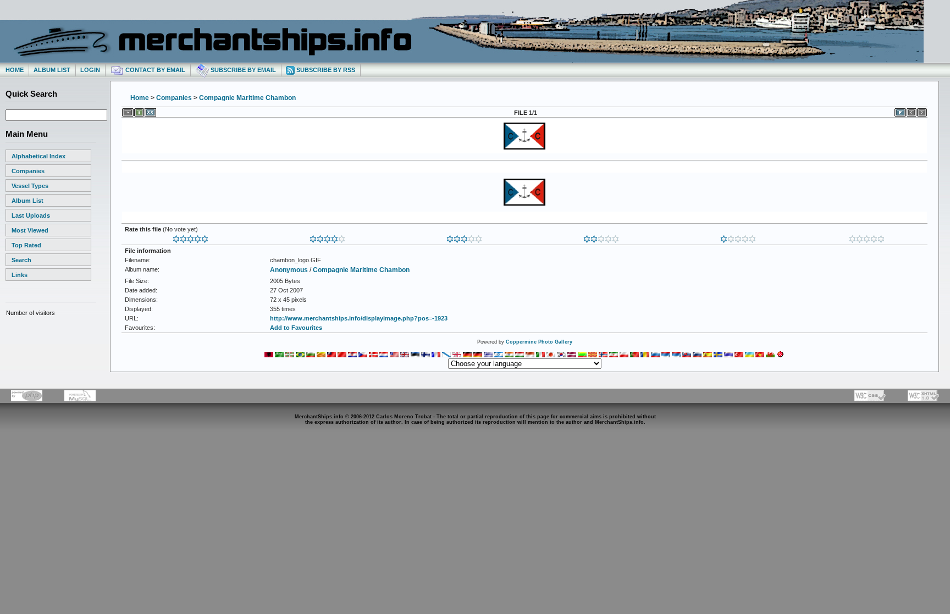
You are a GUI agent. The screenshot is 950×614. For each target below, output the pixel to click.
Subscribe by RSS (325, 70)
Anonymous (289, 270)
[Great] (190, 237)
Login (90, 70)
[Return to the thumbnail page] (128, 110)
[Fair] (601, 237)
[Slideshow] (150, 110)
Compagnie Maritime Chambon (247, 98)
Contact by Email (154, 70)
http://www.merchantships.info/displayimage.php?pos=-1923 (359, 318)
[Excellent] (327, 237)
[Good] (464, 237)
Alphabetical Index (38, 156)
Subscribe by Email (242, 70)
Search (21, 260)
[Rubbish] (867, 237)
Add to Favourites (296, 327)
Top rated (26, 245)
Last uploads (31, 215)
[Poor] (738, 237)
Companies (28, 171)
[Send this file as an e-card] (900, 110)
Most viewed (30, 230)
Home (14, 70)
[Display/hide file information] (139, 110)
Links (19, 275)
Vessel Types (30, 185)
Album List (52, 70)
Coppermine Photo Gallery (539, 342)
